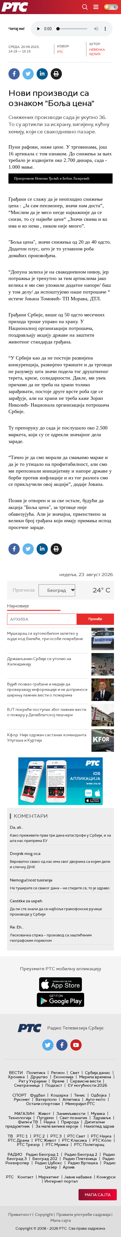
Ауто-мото (96, 1099)
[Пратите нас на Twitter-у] (47, 1045)
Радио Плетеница (80, 1158)
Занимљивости (70, 1113)
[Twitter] (28, 74)
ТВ (10, 1136)
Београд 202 (44, 1158)
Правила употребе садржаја (83, 1214)
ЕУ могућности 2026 (87, 1085)
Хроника (16, 1076)
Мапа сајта (98, 1194)
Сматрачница (27, 1085)
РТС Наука (101, 1136)
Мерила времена (95, 1076)
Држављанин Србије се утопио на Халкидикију (39, 661)
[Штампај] (56, 74)
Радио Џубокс (48, 1162)
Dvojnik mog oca (25, 853)
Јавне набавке (78, 1176)
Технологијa (19, 1117)
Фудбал (37, 1095)
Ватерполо (46, 1099)
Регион (57, 1072)
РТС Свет (76, 1136)
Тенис (79, 1095)
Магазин (24, 1113)
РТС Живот (45, 1140)
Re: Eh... (17, 927)
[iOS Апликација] (60, 781)
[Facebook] (14, 74)
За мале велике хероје (56, 1126)
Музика (98, 1113)
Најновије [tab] (18, 606)
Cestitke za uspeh (26, 900)
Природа (70, 1121)
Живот (44, 1113)
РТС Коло (102, 1140)
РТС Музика (57, 1144)
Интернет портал (61, 1181)
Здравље (102, 1117)
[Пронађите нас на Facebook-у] (62, 1045)
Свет (74, 1072)
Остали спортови (43, 1103)
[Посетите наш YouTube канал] (76, 1045)
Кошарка (59, 1095)
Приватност (20, 1214)
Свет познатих (73, 1117)
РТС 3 (56, 1136)
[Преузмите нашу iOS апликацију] (60, 984)
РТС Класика (74, 1140)
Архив (69, 1167)
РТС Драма (18, 1140)
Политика (35, 1072)
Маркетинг (48, 1176)
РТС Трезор (28, 1144)
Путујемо (45, 1117)
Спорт (19, 1095)
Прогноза (24, 590)
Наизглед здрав (99, 1126)
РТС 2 (39, 1136)
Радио (15, 1154)
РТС (10, 1176)
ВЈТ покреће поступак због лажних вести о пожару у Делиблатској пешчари (46, 712)
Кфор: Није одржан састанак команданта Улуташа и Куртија (46, 737)
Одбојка (99, 1095)
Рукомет (22, 1099)
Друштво (39, 1076)
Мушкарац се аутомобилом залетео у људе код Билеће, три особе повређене (45, 636)
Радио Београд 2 (80, 1154)
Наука (49, 1121)
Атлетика (71, 1099)
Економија (63, 1076)
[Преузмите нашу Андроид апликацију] (60, 1000)
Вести (16, 1072)
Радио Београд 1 (42, 1154)
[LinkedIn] (42, 74)
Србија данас (97, 1072)
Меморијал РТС (80, 1103)
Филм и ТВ (28, 1121)
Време (58, 1081)
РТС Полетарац (89, 1144)
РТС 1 (22, 1136)
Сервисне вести (85, 1081)
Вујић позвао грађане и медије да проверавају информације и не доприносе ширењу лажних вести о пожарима (47, 690)
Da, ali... (16, 827)
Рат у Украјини (32, 1081)
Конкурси (106, 1176)
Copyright (44, 1214)
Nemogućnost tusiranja (31, 880)
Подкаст (53, 1085)
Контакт (25, 1176)
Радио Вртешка (83, 1162)
